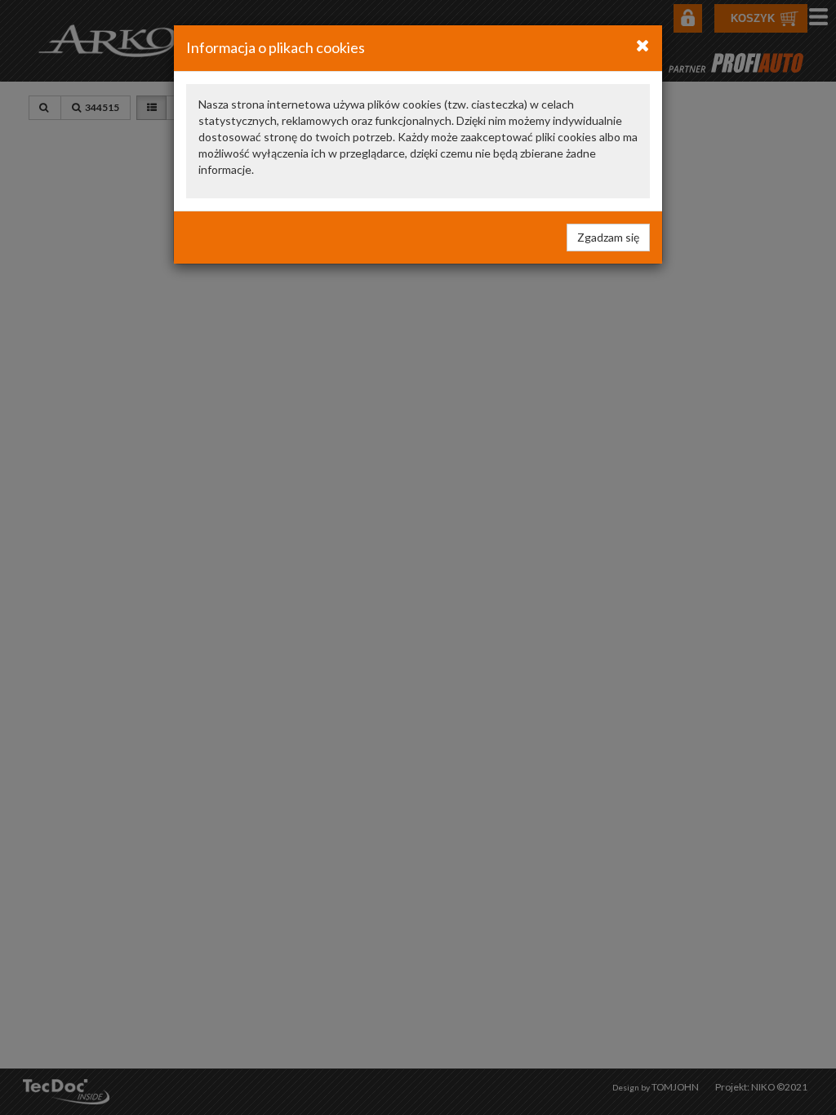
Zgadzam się (608, 237)
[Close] (643, 45)
